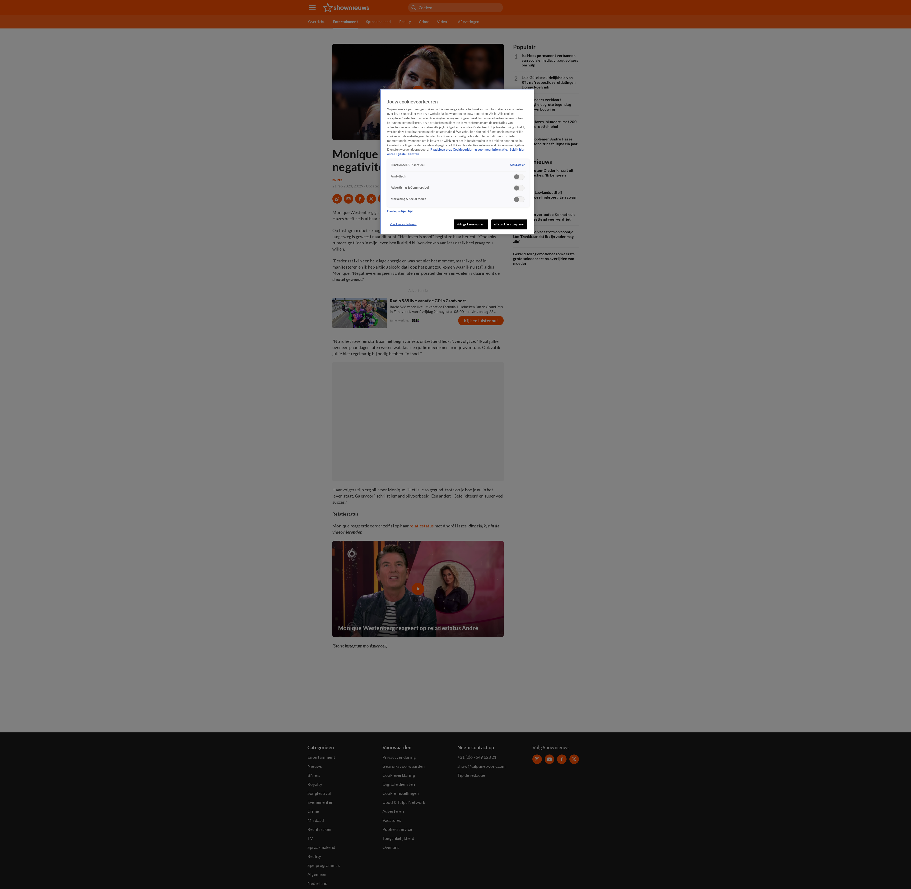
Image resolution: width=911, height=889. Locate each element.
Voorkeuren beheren (403, 224)
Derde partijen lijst (400, 211)
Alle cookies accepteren (509, 224)
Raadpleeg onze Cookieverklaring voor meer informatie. (469, 149)
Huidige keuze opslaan (471, 224)
